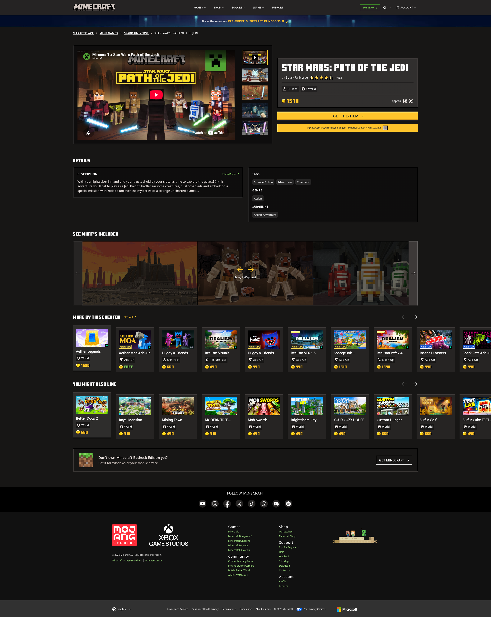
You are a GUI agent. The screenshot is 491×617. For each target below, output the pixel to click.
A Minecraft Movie (238, 575)
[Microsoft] (347, 608)
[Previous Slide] (404, 317)
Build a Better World (239, 570)
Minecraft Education (239, 550)
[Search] (388, 7)
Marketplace (83, 33)
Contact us (284, 570)
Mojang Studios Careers (241, 565)
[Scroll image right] (413, 273)
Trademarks (246, 609)
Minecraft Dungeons (239, 540)
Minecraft (233, 531)
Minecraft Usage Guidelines (127, 560)
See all (128, 317)
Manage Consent (154, 560)
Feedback (284, 556)
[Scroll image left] (77, 273)
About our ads (263, 609)
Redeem (283, 586)
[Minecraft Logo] (94, 7)
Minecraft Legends (238, 545)
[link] (202, 504)
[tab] (255, 57)
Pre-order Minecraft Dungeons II (256, 21)
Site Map (283, 561)
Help (281, 552)
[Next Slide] (415, 317)
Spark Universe (136, 33)
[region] (245, 273)
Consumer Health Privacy (205, 609)
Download (284, 565)
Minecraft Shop (287, 536)
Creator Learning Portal (240, 561)
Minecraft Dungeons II (240, 536)
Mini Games (109, 33)
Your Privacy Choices (314, 609)
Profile (282, 581)
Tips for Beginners (289, 547)
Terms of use (229, 609)
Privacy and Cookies (177, 609)
